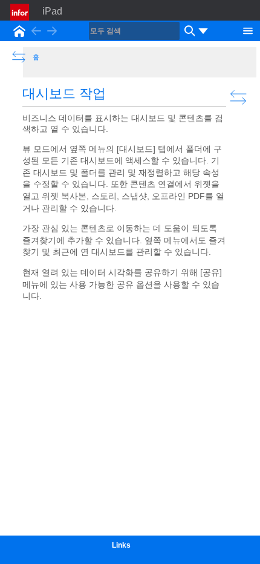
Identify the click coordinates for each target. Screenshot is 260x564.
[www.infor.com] (20, 12)
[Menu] (248, 30)
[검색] (188, 31)
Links (121, 545)
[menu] (203, 31)
